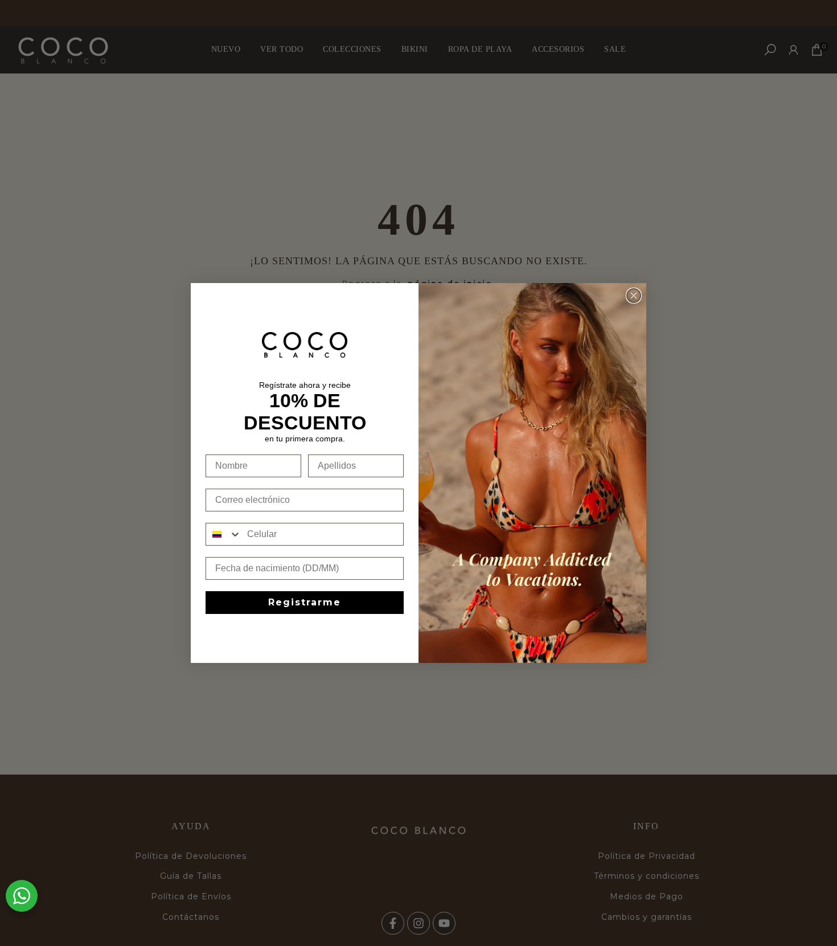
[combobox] (223, 534)
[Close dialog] (634, 295)
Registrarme (304, 602)
